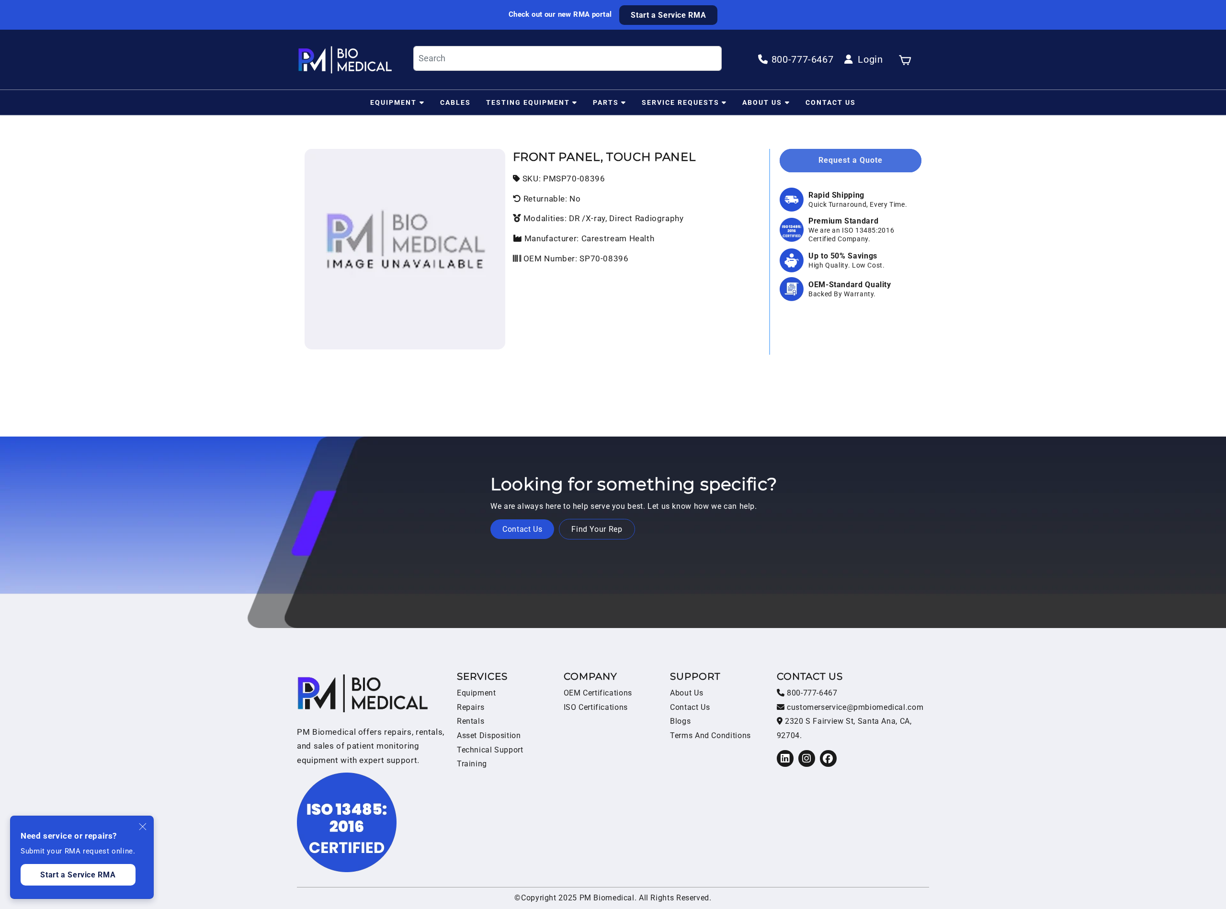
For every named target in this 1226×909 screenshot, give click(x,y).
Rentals (470, 721)
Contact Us (831, 102)
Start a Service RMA (668, 15)
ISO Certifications (596, 707)
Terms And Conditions (710, 735)
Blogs (680, 721)
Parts (606, 102)
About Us (762, 102)
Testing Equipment (528, 102)
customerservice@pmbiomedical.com (853, 707)
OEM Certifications (598, 692)
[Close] (143, 826)
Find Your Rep (596, 529)
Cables (455, 102)
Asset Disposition (489, 735)
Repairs (470, 707)
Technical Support (490, 749)
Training (472, 763)
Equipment (393, 102)
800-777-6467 (810, 692)
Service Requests (680, 102)
